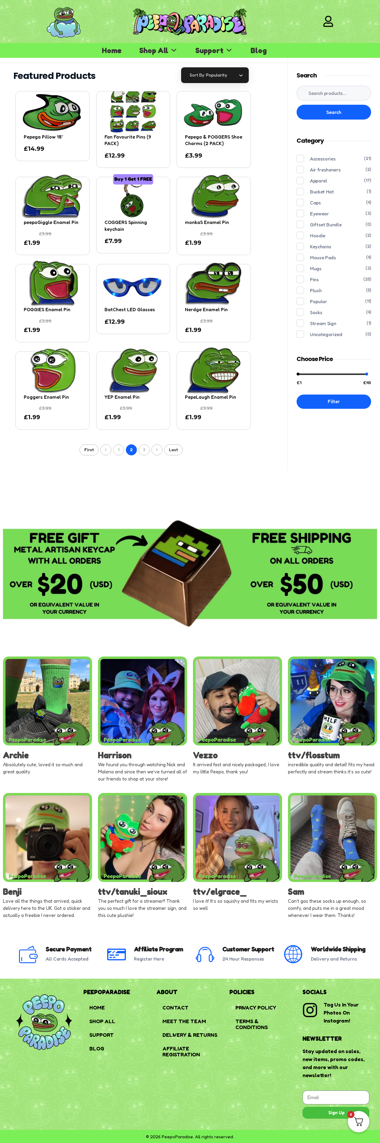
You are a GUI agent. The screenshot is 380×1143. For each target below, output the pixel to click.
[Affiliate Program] (116, 954)
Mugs (316, 268)
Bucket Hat (322, 192)
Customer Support (248, 949)
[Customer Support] (205, 954)
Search (333, 112)
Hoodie (317, 236)
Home (111, 50)
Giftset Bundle (325, 225)
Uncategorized (326, 334)
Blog (259, 50)
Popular (318, 301)
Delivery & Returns (189, 1034)
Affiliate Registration (181, 1051)
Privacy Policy (255, 1007)
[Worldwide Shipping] (293, 954)
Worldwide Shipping (338, 949)
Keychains (320, 246)
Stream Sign (323, 323)
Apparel (318, 181)
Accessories (322, 159)
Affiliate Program (158, 949)
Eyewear (319, 214)
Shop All (153, 50)
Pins (314, 279)
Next (156, 449)
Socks (316, 312)
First (89, 449)
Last (173, 449)
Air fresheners (325, 170)
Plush (316, 290)
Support (209, 50)
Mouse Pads (323, 257)
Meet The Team (184, 1021)
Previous (105, 449)
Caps (315, 203)
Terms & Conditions (251, 1024)
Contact (175, 1007)
